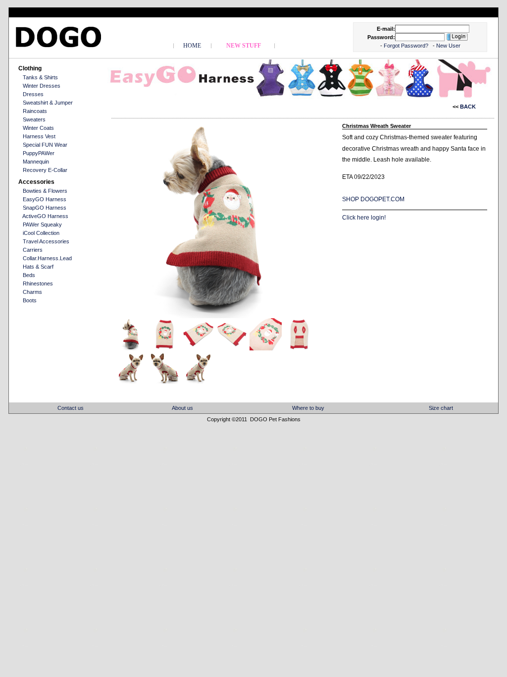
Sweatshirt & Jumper (48, 103)
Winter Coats (38, 128)
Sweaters (34, 119)
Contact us (70, 408)
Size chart (441, 408)
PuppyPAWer (38, 153)
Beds (29, 275)
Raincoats (35, 111)
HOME (192, 45)
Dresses (33, 94)
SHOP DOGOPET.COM (373, 199)
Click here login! (364, 217)
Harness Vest (39, 136)
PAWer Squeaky (42, 224)
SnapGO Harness (44, 208)
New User (448, 46)
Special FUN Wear (45, 145)
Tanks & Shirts (40, 77)
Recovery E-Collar (45, 170)
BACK (467, 107)
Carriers (33, 250)
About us (182, 408)
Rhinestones (38, 283)
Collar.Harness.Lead (47, 258)
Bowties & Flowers (45, 191)
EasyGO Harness (44, 199)
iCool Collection (41, 233)
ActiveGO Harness (45, 216)
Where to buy (308, 408)
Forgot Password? (407, 46)
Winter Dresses (41, 86)
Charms (32, 292)
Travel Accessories (46, 241)
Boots (30, 300)
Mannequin (36, 162)
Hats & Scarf (38, 267)
